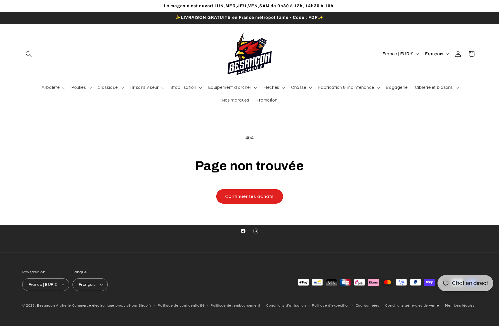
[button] (29, 53)
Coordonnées (367, 305)
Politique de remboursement (235, 305)
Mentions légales (460, 305)
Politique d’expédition (331, 305)
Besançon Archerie (54, 305)
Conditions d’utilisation (286, 305)
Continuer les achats (249, 196)
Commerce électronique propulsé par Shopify (112, 305)
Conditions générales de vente (412, 305)
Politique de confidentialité (181, 305)
